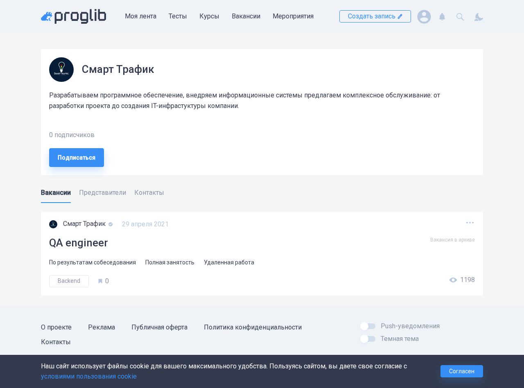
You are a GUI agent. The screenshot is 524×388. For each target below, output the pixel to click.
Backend (69, 280)
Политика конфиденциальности (253, 327)
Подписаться (76, 157)
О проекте (56, 327)
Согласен (461, 371)
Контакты (56, 342)
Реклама (101, 327)
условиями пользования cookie (89, 376)
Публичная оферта (159, 327)
